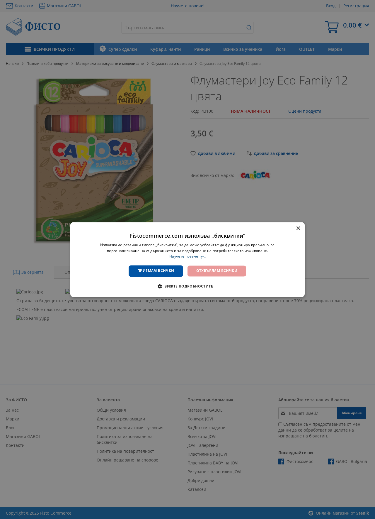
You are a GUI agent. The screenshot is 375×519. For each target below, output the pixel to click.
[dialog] (187, 259)
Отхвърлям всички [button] (216, 270)
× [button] (298, 228)
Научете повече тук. (187, 256)
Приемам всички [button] (155, 270)
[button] (187, 286)
